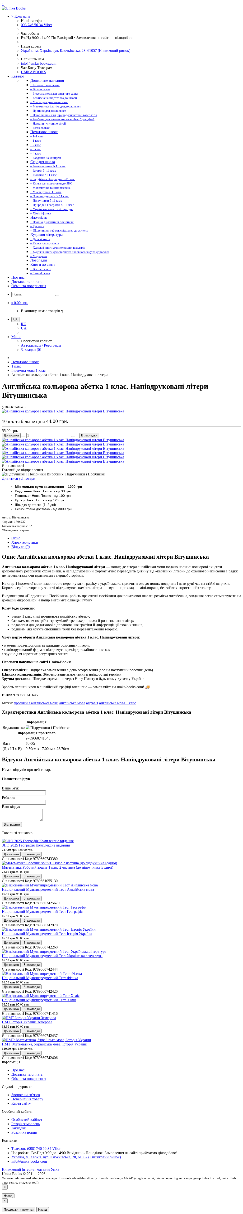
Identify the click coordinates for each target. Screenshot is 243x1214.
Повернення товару (27, 1099)
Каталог (17, 76)
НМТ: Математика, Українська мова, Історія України (44, 1044)
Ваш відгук (11, 807)
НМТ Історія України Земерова (27, 1022)
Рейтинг (8, 797)
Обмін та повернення (28, 286)
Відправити (12, 824)
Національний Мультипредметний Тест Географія (42, 911)
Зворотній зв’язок (25, 1095)
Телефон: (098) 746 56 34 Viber (36, 1148)
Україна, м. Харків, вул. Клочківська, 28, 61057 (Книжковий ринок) (75, 50)
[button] (19, 303)
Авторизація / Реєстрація (41, 345)
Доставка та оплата (26, 282)
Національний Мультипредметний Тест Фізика (40, 978)
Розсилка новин (24, 1132)
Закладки (18, 1128)
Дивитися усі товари (18, 478)
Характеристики (24, 542)
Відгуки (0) (20, 547)
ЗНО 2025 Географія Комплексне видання (36, 845)
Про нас (17, 277)
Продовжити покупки (18, 1209)
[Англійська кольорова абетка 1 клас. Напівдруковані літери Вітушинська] (63, 411)
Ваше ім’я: (10, 788)
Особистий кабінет (26, 1119)
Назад (8, 1196)
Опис (15, 538)
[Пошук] (57, 295)
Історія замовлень (25, 1124)
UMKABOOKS (33, 72)
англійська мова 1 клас (117, 703)
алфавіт (92, 703)
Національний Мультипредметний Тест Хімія (39, 1000)
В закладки (89, 435)
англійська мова (72, 703)
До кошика (11, 435)
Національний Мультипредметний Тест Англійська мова (48, 889)
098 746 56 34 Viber (36, 25)
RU (23, 324)
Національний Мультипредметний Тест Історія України (47, 934)
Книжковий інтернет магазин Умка (30, 1169)
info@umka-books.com (38, 63)
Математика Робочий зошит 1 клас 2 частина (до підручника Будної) (57, 867)
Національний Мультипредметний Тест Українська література (52, 956)
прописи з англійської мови (36, 703)
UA (24, 328)
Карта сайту (21, 1103)
